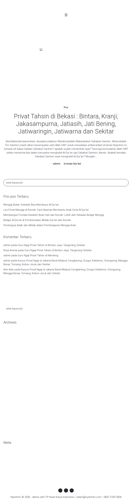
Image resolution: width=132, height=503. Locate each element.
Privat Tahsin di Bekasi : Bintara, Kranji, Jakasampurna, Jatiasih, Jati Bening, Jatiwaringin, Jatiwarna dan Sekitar (66, 124)
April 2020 (9, 353)
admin (56, 163)
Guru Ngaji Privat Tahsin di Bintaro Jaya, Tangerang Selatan (51, 245)
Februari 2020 (11, 358)
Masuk (7, 453)
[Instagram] (66, 490)
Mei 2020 (8, 348)
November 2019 (12, 374)
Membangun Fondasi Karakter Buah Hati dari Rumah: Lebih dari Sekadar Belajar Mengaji (53, 215)
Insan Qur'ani (73, 163)
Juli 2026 (8, 338)
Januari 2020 (10, 364)
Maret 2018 (9, 430)
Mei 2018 (8, 425)
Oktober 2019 (11, 379)
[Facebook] (60, 490)
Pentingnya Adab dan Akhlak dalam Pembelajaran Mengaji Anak (39, 225)
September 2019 (13, 384)
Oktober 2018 (11, 415)
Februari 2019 (11, 400)
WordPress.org (12, 468)
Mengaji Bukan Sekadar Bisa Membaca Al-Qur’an (31, 204)
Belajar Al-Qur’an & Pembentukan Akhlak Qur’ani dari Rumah (37, 220)
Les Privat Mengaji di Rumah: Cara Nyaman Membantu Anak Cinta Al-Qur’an (46, 209)
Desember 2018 (12, 410)
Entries (10, 458)
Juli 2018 (8, 420)
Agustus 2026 (11, 333)
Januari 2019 (10, 405)
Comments (12, 463)
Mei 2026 (8, 343)
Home (53, 35)
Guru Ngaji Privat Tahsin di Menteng (38, 255)
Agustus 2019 (11, 389)
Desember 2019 (12, 369)
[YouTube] (72, 490)
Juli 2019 (8, 394)
